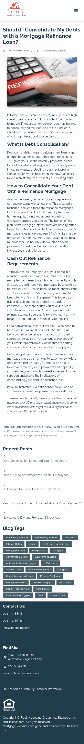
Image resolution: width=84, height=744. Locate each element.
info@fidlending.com (16, 627)
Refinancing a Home (55, 50)
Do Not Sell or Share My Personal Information (33, 689)
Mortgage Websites (16, 726)
